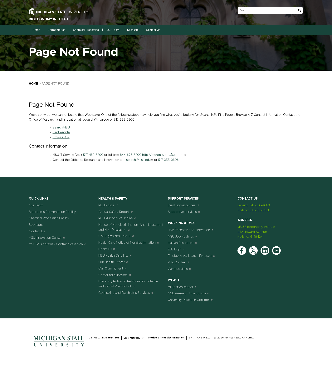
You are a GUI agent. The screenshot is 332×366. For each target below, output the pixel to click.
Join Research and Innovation (189, 230)
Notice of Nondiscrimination (166, 338)
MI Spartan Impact (180, 287)
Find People (61, 132)
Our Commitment (110, 268)
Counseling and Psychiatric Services (124, 292)
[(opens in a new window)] (62, 11)
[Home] (59, 347)
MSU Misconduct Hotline (115, 218)
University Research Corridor (188, 299)
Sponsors (132, 30)
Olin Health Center (111, 262)
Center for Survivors (113, 275)
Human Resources (180, 242)
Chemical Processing (86, 30)
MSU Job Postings (181, 236)
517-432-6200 (93, 154)
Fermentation (56, 30)
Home (36, 30)
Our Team (113, 30)
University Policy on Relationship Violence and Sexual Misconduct (128, 284)
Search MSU (61, 127)
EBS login (174, 249)
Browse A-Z (61, 137)
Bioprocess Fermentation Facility (52, 211)
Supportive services (182, 211)
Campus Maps (178, 268)
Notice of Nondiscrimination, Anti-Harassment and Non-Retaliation (130, 227)
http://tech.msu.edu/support (162, 154)
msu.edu (135, 338)
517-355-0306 (168, 159)
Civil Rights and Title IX (114, 236)
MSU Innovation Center (45, 237)
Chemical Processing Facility (49, 218)
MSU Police (106, 205)
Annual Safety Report (113, 211)
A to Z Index (176, 262)
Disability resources (181, 205)
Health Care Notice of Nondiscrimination (127, 242)
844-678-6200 (130, 154)
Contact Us (153, 30)
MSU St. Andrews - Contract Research (56, 244)
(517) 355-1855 (109, 338)
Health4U (105, 249)
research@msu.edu (137, 159)
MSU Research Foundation (187, 293)
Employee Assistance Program (190, 255)
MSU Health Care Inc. (113, 255)
